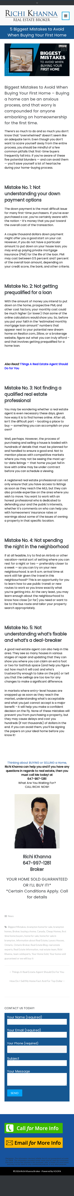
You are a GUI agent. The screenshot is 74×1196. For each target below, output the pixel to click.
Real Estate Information (26, 949)
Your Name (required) (24, 1017)
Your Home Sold (40, 954)
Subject (13, 1059)
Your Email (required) (24, 1030)
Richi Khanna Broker (30, 1171)
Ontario (8, 944)
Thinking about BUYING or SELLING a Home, (37, 763)
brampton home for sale (39, 926)
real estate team (47, 949)
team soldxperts (22, 954)
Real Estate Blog (39, 944)
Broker (16, 931)
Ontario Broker (22, 944)
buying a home (28, 931)
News (11, 916)
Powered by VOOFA (51, 1171)
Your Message (18, 1072)
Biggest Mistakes (17, 926)
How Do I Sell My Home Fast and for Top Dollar (36, 980)
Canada (41, 931)
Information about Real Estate (32, 940)
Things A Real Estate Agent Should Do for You (36, 366)
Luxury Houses (56, 940)
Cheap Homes (53, 931)
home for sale (31, 935)
